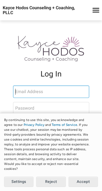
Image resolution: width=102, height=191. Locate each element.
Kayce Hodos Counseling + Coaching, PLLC (39, 10)
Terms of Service (64, 125)
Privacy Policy (34, 125)
